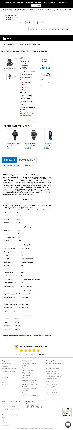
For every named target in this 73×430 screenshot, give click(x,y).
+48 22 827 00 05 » (54, 368)
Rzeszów (53, 376)
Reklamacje (25, 377)
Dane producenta (12, 165)
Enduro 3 (4, 423)
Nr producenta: (24, 72)
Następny (15, 77)
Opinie (28, 165)
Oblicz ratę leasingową (45, 75)
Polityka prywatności (27, 370)
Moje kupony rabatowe (8, 371)
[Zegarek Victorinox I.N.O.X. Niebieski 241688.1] (9, 76)
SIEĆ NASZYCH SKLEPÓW (25, 10)
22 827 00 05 (9, 10)
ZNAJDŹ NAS (36, 5)
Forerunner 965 (6, 420)
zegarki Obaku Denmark (18, 335)
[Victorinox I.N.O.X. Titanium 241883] (33, 135)
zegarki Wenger (32, 335)
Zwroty (24, 393)
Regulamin (25, 368)
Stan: (21, 77)
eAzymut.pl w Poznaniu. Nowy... (10, 409)
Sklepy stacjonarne (7, 385)
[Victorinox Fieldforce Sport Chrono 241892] (15, 135)
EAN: (21, 74)
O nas (3, 380)
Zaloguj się (50, 10)
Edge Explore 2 (6, 425)
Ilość (41, 79)
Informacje (9, 160)
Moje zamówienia (7, 363)
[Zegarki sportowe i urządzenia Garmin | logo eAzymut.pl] (14, 17)
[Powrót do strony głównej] (4, 44)
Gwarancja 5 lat (27, 160)
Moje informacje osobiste (9, 368)
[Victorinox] (23, 58)
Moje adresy (5, 366)
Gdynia (48, 373)
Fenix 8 (4, 418)
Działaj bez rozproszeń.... (9, 406)
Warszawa (49, 378)
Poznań (48, 376)
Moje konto (6, 361)
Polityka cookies (26, 373)
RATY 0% (41, 10)
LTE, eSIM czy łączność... (9, 404)
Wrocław (55, 378)
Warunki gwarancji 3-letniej (29, 395)
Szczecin (59, 376)
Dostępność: (24, 80)
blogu (18, 401)
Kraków (58, 373)
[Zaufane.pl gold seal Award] (16, 347)
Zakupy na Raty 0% (27, 375)
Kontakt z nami (6, 382)
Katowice (53, 373)
